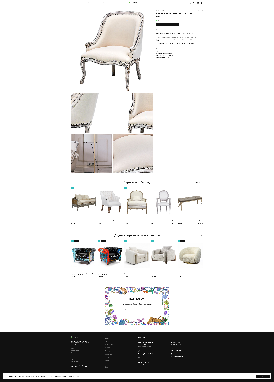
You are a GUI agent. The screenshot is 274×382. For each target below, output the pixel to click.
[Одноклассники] (83, 366)
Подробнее (76, 376)
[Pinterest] (79, 366)
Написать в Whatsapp (178, 353)
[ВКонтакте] (72, 366)
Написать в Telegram (178, 356)
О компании (83, 2)
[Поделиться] (199, 10)
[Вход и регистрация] (202, 3)
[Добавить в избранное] (202, 10)
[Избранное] (194, 3)
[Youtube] (86, 366)
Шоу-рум (90, 2)
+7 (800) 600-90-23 (176, 344)
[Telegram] (76, 366)
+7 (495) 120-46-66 (176, 342)
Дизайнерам (97, 2)
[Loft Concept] (137, 3)
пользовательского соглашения (139, 312)
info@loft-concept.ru (176, 350)
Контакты (105, 2)
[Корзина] (198, 3)
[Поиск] (186, 3)
